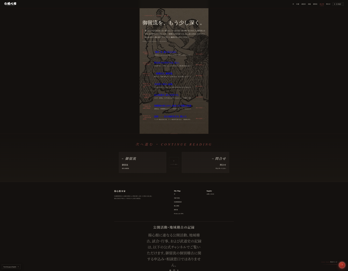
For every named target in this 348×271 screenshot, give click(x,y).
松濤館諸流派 (178, 202)
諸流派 (304, 4)
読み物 (322, 4)
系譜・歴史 (177, 198)
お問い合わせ (210, 194)
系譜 (297, 4)
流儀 (309, 4)
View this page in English (9, 267)
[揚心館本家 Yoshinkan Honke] (10, 4)
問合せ (328, 4)
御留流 (315, 4)
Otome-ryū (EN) (178, 213)
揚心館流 (176, 206)
